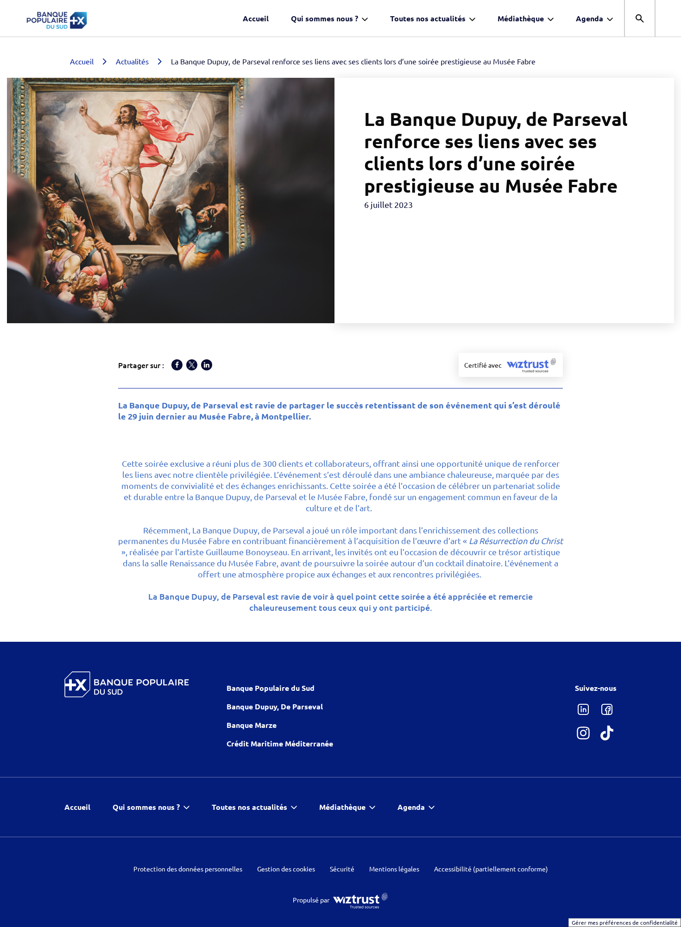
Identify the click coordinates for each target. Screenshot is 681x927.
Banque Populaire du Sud (271, 688)
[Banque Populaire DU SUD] (126, 684)
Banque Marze (252, 725)
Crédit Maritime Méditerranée (280, 743)
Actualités (132, 61)
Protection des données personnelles (187, 869)
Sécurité (342, 869)
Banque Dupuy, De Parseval (275, 706)
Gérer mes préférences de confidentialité (625, 922)
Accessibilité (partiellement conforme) (491, 869)
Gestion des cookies (286, 869)
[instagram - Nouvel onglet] (583, 733)
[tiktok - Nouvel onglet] (607, 733)
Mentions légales (394, 869)
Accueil (82, 61)
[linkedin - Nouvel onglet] (583, 709)
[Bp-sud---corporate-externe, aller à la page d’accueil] (81, 18)
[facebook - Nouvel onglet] (607, 709)
